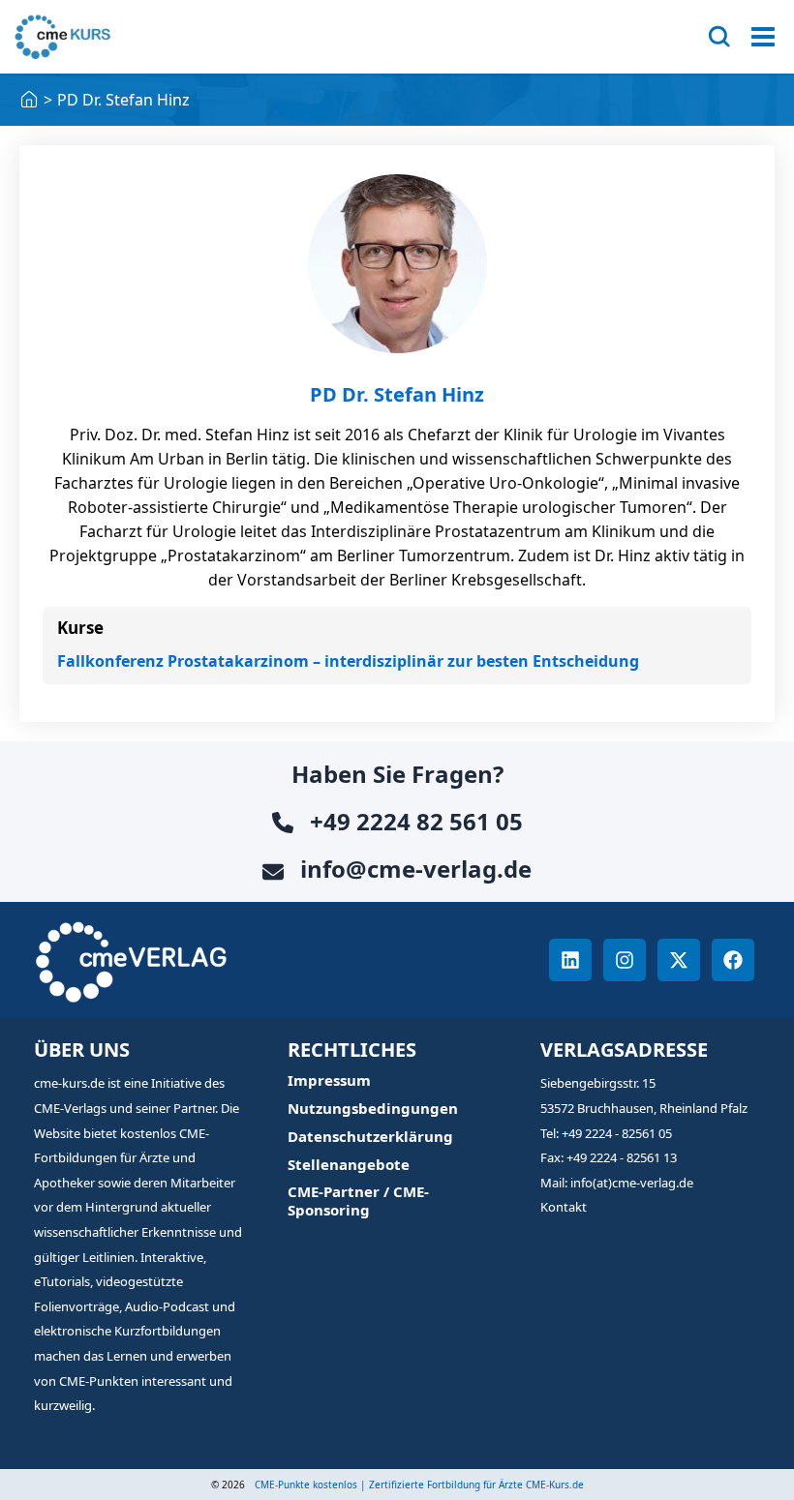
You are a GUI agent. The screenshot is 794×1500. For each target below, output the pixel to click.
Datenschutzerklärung (370, 1136)
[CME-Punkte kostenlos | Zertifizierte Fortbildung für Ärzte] (29, 99)
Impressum (329, 1080)
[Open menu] (763, 36)
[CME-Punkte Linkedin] (570, 960)
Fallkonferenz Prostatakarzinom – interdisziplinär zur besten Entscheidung (348, 661)
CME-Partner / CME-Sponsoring (358, 1201)
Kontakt (563, 1206)
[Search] (719, 36)
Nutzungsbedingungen (373, 1108)
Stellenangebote (349, 1164)
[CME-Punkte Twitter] (678, 960)
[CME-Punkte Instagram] (624, 960)
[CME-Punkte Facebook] (733, 960)
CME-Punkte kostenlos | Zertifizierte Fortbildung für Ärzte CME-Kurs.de (419, 1485)
